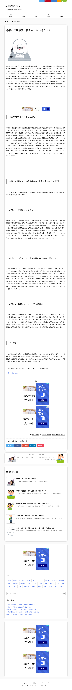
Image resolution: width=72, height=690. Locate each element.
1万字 (9, 580)
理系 (9, 587)
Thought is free (45, 685)
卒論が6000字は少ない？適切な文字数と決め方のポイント (34, 503)
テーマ (41, 580)
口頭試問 (57, 435)
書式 (57, 583)
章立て (33, 587)
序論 (29, 583)
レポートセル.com (12, 373)
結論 (39, 587)
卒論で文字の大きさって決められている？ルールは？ (21, 609)
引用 (34, 583)
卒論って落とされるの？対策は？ (26, 478)
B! (53, 1)
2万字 (15, 580)
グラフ (35, 580)
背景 (50, 587)
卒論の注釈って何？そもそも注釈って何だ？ (30, 516)
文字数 (40, 583)
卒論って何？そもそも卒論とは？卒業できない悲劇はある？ (35, 528)
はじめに (21, 580)
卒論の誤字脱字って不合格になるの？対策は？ (31, 491)
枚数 (63, 583)
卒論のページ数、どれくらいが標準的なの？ (18, 607)
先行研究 (54, 580)
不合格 (44, 435)
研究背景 (26, 587)
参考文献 (15, 583)
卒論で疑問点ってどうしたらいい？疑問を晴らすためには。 (23, 612)
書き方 (52, 583)
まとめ (28, 580)
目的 (19, 587)
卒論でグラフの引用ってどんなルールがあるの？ (19, 614)
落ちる (63, 435)
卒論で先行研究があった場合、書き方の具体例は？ (20, 604)
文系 (46, 583)
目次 (14, 587)
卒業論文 (48, 435)
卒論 (53, 435)
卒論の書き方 (35, 435)
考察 (45, 587)
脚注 (56, 587)
